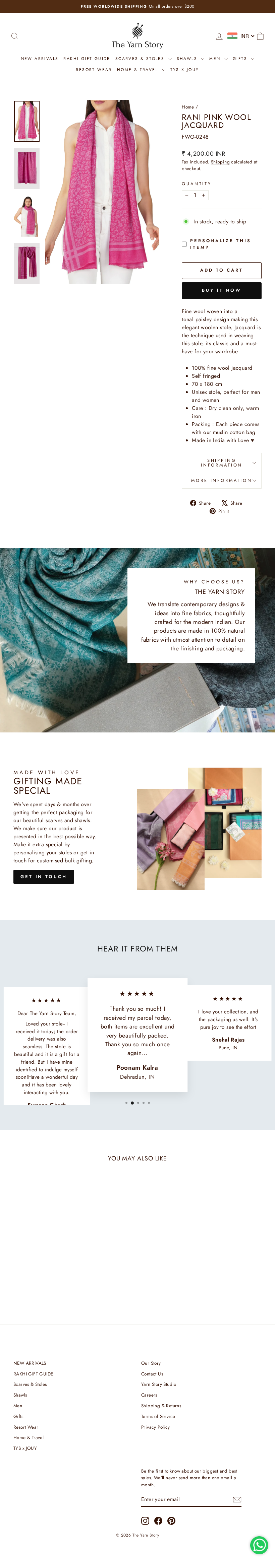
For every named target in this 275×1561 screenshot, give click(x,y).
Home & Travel (138, 70)
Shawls (188, 59)
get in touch (43, 876)
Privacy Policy (155, 1427)
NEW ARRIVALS (40, 59)
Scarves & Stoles (141, 59)
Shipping (220, 161)
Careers (149, 1395)
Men (216, 59)
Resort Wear (94, 70)
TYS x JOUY (184, 70)
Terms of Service (158, 1416)
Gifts (241, 59)
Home (188, 106)
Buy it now (221, 290)
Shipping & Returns (161, 1405)
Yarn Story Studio (158, 1384)
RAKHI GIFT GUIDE (86, 59)
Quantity (197, 184)
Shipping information (221, 463)
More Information (221, 480)
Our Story (151, 1363)
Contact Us (152, 1373)
